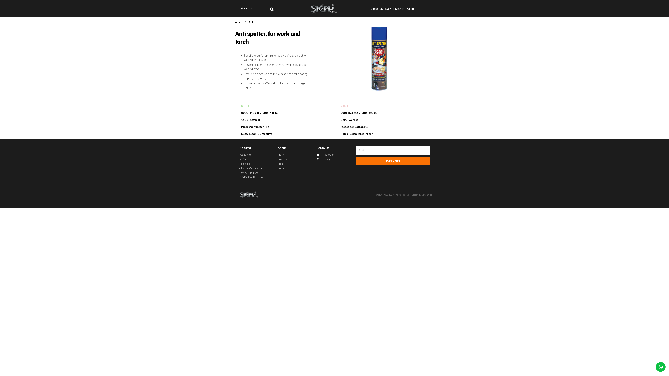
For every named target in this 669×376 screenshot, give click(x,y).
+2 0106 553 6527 (380, 9)
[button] (246, 8)
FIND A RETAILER (403, 9)
